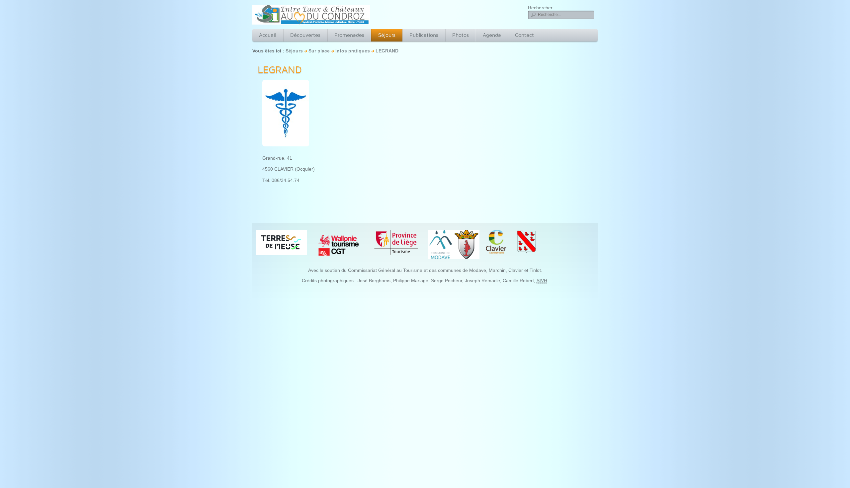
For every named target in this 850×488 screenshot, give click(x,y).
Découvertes (305, 35)
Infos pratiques (353, 50)
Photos (460, 35)
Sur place (319, 50)
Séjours (386, 35)
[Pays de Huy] (281, 242)
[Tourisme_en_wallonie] (338, 245)
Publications (423, 35)
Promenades (349, 35)
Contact (524, 35)
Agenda (492, 35)
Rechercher (540, 7)
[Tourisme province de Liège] (396, 242)
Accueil (267, 35)
